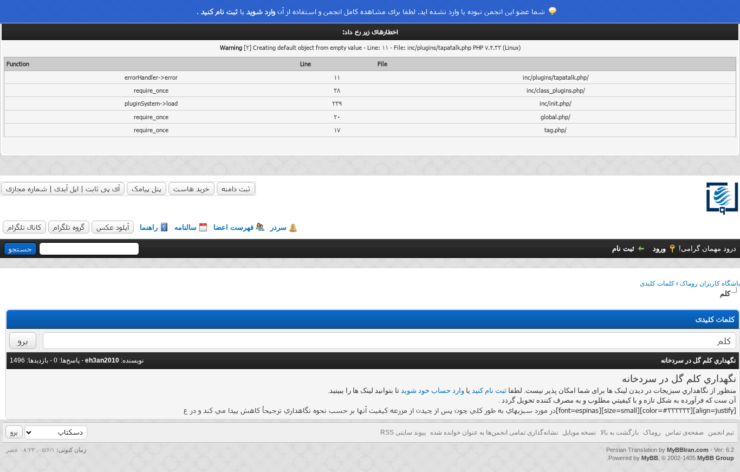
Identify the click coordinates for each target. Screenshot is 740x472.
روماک (652, 432)
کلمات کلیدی (657, 283)
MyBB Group (715, 458)
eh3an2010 (102, 360)
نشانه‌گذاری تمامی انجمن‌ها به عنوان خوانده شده (494, 432)
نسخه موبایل (579, 432)
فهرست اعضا (233, 227)
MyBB (649, 458)
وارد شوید (260, 11)
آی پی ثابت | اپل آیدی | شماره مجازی (63, 188)
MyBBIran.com (688, 450)
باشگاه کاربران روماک (710, 283)
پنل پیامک (146, 188)
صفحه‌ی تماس (684, 432)
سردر (278, 227)
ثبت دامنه (236, 188)
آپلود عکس (112, 227)
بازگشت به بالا (619, 432)
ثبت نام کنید (219, 11)
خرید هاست (191, 188)
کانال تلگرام (24, 227)
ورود (659, 248)
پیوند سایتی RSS (403, 432)
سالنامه (185, 227)
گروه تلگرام (69, 227)
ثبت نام (623, 248)
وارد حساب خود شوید (432, 390)
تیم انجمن (721, 432)
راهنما (149, 227)
